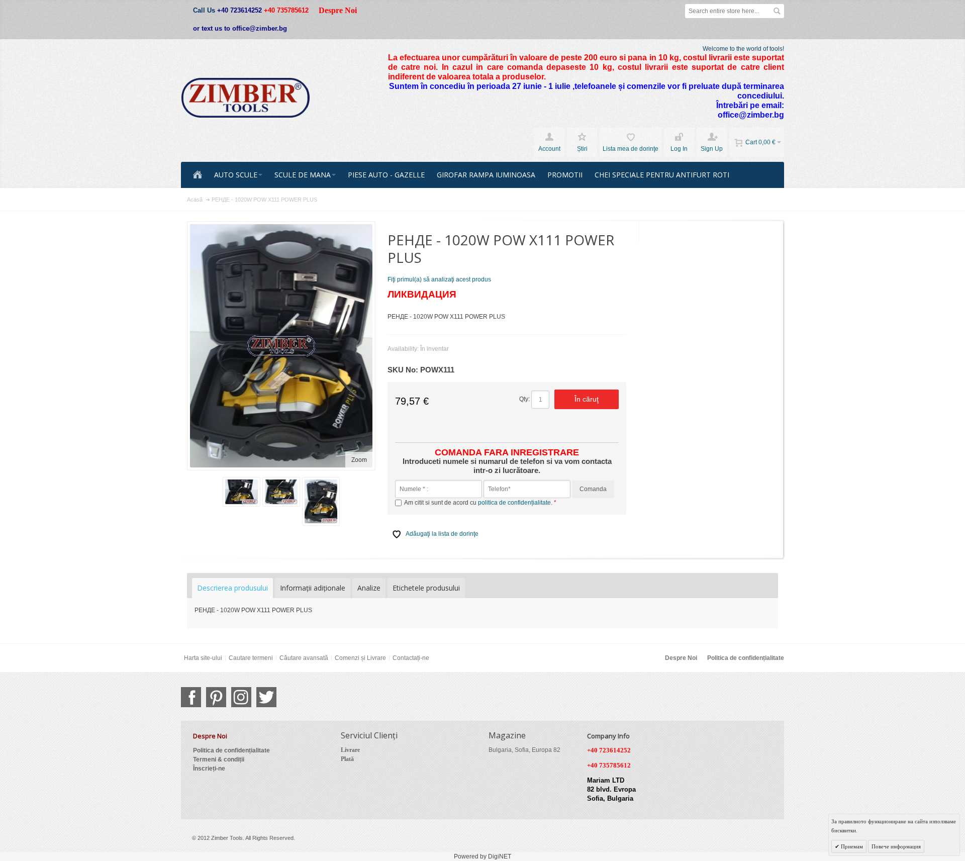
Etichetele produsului (426, 588)
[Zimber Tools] (245, 98)
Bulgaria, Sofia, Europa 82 (524, 749)
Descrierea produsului (232, 588)
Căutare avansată (303, 657)
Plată (347, 758)
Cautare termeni (251, 657)
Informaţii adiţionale (312, 588)
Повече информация (896, 846)
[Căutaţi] (777, 11)
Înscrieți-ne (209, 768)
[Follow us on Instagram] (241, 697)
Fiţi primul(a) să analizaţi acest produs (439, 279)
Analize (368, 588)
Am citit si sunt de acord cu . (479, 502)
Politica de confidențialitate (745, 657)
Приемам (851, 846)
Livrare (350, 749)
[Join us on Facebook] (191, 697)
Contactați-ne (411, 657)
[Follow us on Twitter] (266, 697)
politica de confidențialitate (514, 502)
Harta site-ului (203, 657)
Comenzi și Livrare (360, 657)
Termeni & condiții (218, 759)
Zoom (359, 459)
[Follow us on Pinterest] (216, 697)
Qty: (524, 399)
